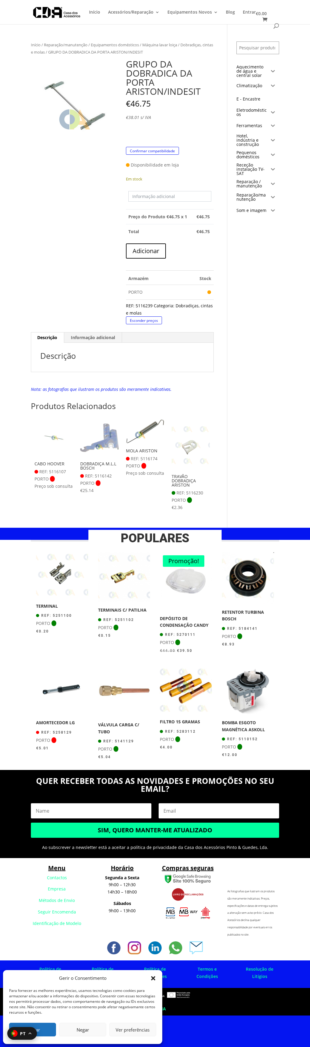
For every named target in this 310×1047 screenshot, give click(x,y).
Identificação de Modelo (57, 923)
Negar (83, 1030)
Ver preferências (133, 1030)
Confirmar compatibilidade (152, 150)
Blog (230, 12)
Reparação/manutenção (65, 45)
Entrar (249, 12)
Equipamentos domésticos (115, 45)
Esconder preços (144, 320)
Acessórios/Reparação (130, 12)
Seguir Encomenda (57, 912)
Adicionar (146, 251)
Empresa (57, 889)
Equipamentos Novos (189, 12)
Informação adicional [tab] (93, 337)
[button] (153, 978)
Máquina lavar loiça (159, 45)
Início (94, 12)
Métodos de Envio (57, 900)
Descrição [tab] (47, 337)
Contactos (57, 877)
